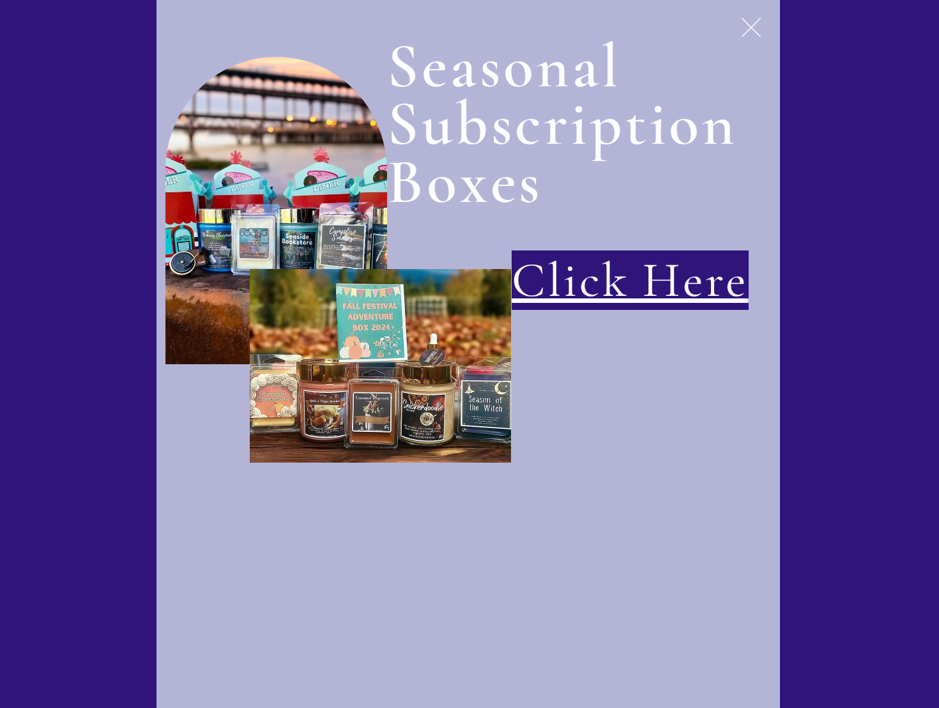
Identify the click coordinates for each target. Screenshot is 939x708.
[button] (751, 27)
